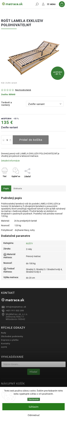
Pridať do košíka (30, 139)
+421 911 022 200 (15, 310)
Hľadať (34, 371)
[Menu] (51, 4)
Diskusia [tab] (18, 188)
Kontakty (5, 343)
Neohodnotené (23, 90)
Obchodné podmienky (12, 336)
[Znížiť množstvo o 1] (3, 140)
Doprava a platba (10, 340)
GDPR (4, 347)
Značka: (8, 94)
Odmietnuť (33, 415)
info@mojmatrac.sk (16, 307)
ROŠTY (29, 243)
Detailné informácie (10, 160)
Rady (3, 333)
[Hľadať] (37, 4)
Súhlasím (33, 406)
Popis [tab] (6, 188)
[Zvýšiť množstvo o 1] (10, 140)
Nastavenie (34, 399)
